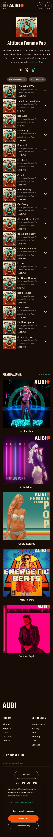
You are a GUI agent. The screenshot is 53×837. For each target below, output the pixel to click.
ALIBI (9, 706)
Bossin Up (22, 145)
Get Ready (22, 204)
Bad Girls (22, 115)
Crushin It (22, 160)
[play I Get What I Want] (26, 27)
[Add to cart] (33, 70)
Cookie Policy (14, 802)
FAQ (34, 741)
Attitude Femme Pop (25, 92)
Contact (36, 745)
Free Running (24, 189)
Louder (20, 263)
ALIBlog (36, 737)
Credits (6, 741)
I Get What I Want (26, 86)
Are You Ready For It (28, 219)
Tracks (6, 733)
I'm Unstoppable (25, 322)
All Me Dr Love (24, 337)
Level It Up (22, 130)
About (35, 733)
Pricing (35, 728)
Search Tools (38, 724)
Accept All (23, 818)
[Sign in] (48, 5)
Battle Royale (24, 292)
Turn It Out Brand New (28, 101)
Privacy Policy (27, 802)
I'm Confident (24, 307)
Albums (6, 724)
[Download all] (26, 70)
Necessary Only (23, 825)
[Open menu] (4, 5)
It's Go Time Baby (26, 233)
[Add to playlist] (20, 70)
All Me (20, 174)
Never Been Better (26, 248)
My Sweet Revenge (27, 278)
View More (44, 375)
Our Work (7, 737)
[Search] (41, 5)
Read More (37, 62)
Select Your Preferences (23, 811)
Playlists (7, 728)
